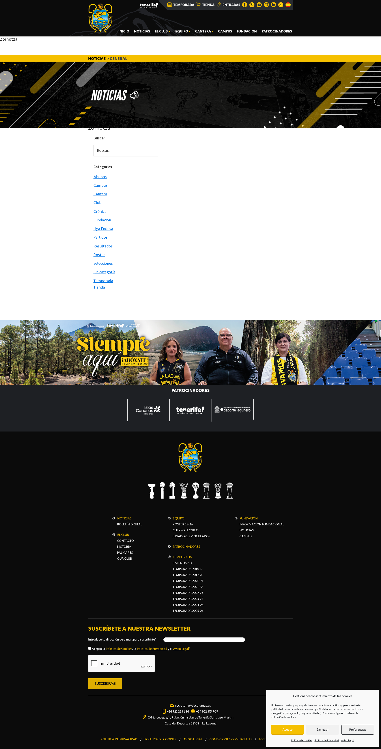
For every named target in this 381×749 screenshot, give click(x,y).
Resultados (103, 246)
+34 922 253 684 (178, 711)
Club (97, 203)
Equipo (178, 518)
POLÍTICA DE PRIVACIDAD (119, 739)
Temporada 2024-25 (188, 604)
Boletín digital (129, 524)
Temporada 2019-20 (188, 575)
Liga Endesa (103, 229)
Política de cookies (301, 740)
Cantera (100, 194)
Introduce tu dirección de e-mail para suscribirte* (122, 639)
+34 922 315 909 (207, 711)
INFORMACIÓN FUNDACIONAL (261, 524)
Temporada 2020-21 (188, 581)
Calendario (182, 563)
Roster (99, 255)
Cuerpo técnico (185, 530)
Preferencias (357, 729)
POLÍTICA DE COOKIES (160, 739)
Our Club (124, 558)
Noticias (124, 518)
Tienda (99, 287)
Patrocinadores (186, 546)
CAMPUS (245, 536)
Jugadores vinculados (191, 536)
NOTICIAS (97, 58)
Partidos (100, 237)
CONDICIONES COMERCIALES (230, 739)
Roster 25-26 (183, 524)
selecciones (103, 263)
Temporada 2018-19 (187, 569)
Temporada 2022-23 (188, 592)
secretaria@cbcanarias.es (193, 705)
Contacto (125, 540)
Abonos (100, 177)
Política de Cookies (119, 648)
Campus (100, 185)
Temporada (103, 281)
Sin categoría (104, 272)
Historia (124, 546)
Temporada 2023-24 (188, 598)
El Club (123, 534)
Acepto (287, 729)
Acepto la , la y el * (141, 648)
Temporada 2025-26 (188, 610)
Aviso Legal (347, 740)
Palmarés (125, 552)
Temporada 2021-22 (188, 586)
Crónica (99, 211)
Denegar (323, 729)
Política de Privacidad (327, 740)
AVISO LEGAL (192, 739)
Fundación (102, 220)
